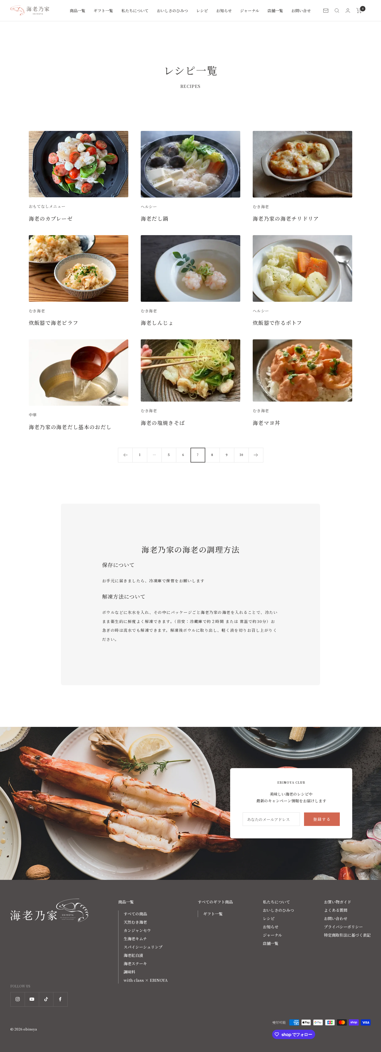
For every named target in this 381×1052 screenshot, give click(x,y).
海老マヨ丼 (266, 422)
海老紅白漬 (133, 955)
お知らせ (224, 10)
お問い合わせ (335, 918)
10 (241, 454)
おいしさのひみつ (172, 10)
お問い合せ (301, 10)
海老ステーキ (135, 963)
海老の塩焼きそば (163, 422)
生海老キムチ (135, 938)
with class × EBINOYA (146, 980)
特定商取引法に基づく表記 (347, 935)
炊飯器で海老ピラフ (54, 322)
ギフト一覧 (103, 10)
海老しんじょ (157, 322)
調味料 (129, 971)
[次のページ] (256, 455)
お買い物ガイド (337, 901)
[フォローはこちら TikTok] (46, 999)
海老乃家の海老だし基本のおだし (70, 427)
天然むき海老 (135, 922)
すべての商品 (135, 913)
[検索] (337, 10)
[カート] (359, 10)
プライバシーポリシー (343, 926)
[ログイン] (347, 10)
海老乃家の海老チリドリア (286, 218)
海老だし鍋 (154, 218)
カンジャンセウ (137, 930)
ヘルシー (149, 206)
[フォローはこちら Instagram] (17, 999)
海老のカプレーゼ (51, 218)
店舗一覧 (275, 10)
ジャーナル (249, 10)
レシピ (202, 10)
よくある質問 (335, 910)
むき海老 (261, 206)
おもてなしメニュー (47, 206)
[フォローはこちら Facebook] (60, 999)
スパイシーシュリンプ (143, 947)
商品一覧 (77, 10)
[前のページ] (125, 455)
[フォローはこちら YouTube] (32, 999)
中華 (33, 414)
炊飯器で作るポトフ (277, 322)
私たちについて (135, 10)
